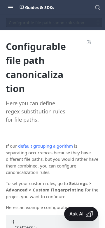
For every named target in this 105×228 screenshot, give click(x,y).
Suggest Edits (86, 41)
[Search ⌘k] (97, 7)
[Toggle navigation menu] (10, 7)
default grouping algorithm (45, 146)
